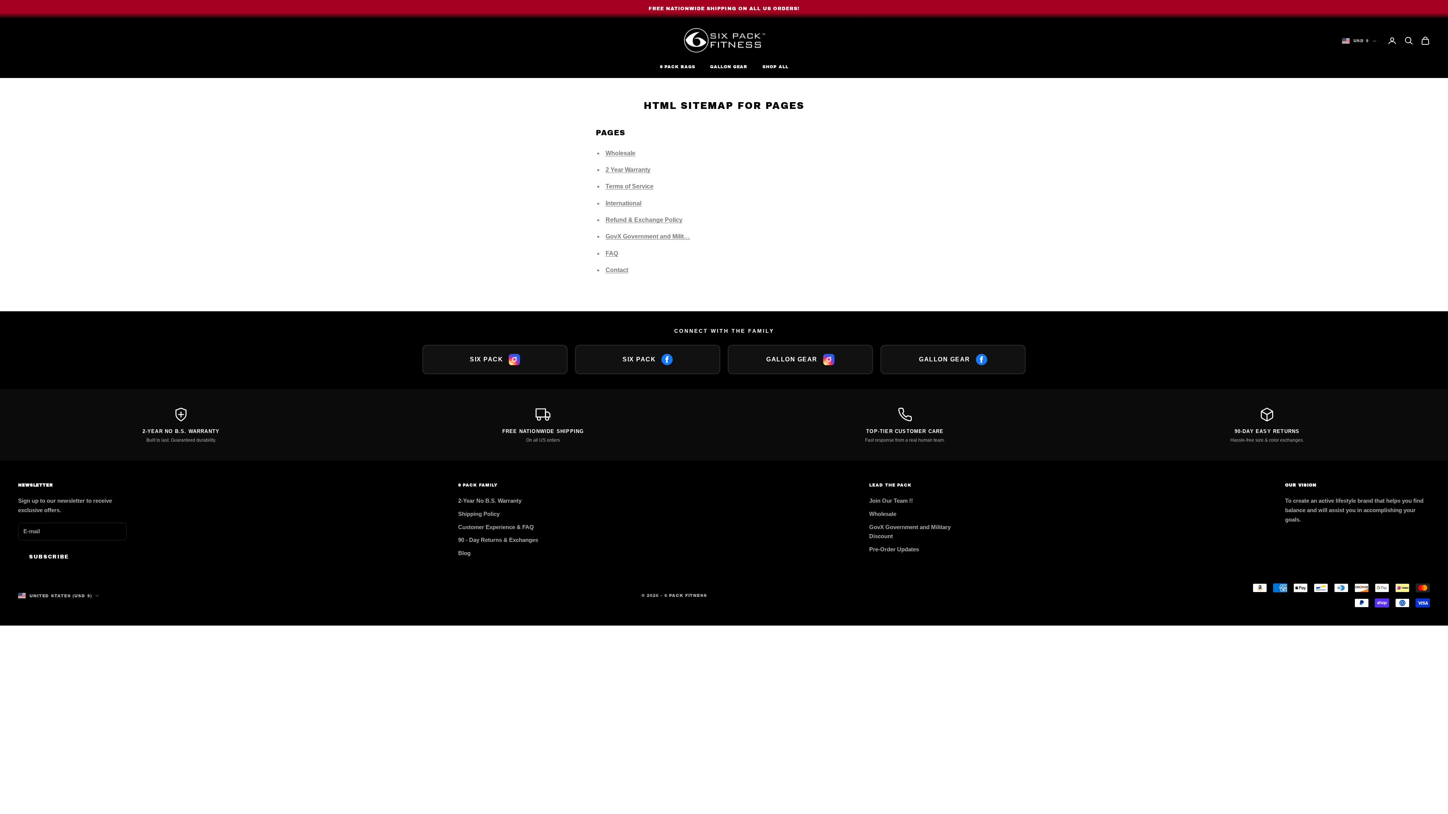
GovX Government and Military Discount (663, 236)
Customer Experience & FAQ (496, 527)
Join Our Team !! (891, 500)
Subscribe (49, 557)
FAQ (612, 253)
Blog (464, 553)
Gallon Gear (728, 66)
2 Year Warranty (628, 170)
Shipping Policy (479, 514)
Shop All (775, 66)
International (623, 203)
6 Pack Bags (677, 66)
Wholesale (620, 153)
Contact (617, 270)
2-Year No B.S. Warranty (490, 500)
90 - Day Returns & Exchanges (498, 540)
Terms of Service (629, 186)
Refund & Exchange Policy (644, 220)
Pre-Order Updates (894, 549)
